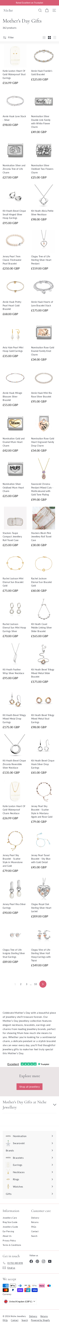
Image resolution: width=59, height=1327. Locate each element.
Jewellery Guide (10, 1227)
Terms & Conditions (12, 1245)
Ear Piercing (8, 1231)
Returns (35, 1222)
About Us (7, 1236)
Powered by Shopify (40, 1320)
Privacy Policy (9, 1240)
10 (35, 984)
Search (34, 1236)
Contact (35, 1231)
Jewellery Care (10, 1217)
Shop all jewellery (29, 1086)
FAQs (33, 1227)
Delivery (35, 1217)
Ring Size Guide (10, 1222)
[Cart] (47, 10)
